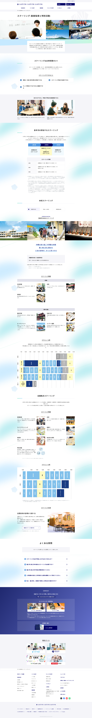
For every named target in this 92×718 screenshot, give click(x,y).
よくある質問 (62, 691)
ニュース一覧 (62, 674)
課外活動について (20, 682)
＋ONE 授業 (33, 685)
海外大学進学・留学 (20, 690)
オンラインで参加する (63, 685)
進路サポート (34, 696)
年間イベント (19, 688)
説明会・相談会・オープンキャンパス (67, 680)
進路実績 (41, 8)
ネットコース (34, 678)
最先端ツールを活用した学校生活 (22, 684)
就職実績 (33, 694)
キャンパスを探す (50, 8)
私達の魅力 (23, 8)
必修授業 (18, 679)
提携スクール (34, 687)
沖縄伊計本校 (48, 676)
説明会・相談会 (69, 4)
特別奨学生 (47, 695)
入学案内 (68, 8)
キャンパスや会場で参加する (64, 683)
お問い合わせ (62, 694)
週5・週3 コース (34, 680)
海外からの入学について (50, 693)
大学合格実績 (34, 692)
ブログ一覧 (62, 677)
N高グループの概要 (20, 674)
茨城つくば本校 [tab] (46, 209)
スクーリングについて (20, 686)
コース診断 (33, 676)
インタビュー (59, 8)
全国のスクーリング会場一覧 (29, 527)
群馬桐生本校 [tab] (58, 209)
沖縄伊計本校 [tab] (33, 209)
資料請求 (59, 4)
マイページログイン (72, 1)
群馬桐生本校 (48, 680)
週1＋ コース (34, 683)
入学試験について (49, 689)
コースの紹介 (32, 8)
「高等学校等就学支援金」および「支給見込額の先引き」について (52, 692)
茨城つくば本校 (48, 678)
